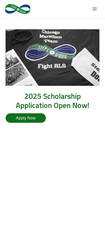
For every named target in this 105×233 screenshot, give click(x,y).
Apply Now (26, 118)
